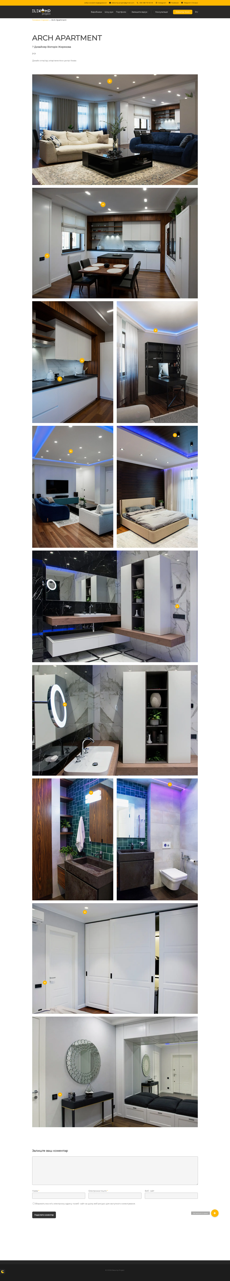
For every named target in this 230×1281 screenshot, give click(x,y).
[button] (215, 1213)
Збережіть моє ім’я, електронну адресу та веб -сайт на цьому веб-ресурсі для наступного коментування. (85, 1204)
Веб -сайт (149, 1191)
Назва (35, 1191)
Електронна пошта (98, 1191)
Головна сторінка (40, 20)
